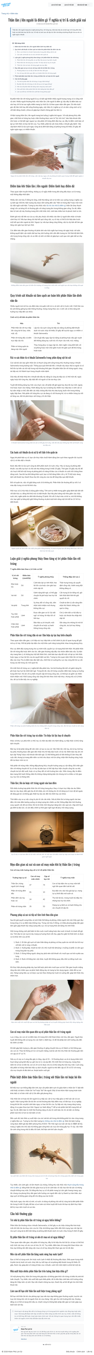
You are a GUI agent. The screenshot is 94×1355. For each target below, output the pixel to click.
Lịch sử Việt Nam (56, 5)
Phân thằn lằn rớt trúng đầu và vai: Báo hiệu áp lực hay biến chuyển (37, 60)
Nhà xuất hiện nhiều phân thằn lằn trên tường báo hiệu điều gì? (35, 89)
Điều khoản (70, 1351)
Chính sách (81, 1351)
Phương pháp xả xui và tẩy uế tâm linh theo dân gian (32, 70)
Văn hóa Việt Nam (82, 5)
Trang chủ (5, 13)
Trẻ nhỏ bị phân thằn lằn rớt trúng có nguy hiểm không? (33, 81)
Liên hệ (89, 1351)
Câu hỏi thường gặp (21, 79)
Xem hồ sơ (24, 1339)
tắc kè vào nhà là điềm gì (56, 205)
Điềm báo (14, 13)
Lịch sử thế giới (69, 5)
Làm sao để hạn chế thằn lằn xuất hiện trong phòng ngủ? (33, 92)
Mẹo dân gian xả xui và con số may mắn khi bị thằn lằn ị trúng (34, 68)
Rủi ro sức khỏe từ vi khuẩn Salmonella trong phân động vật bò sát (36, 52)
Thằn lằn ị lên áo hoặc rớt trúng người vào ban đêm (32, 65)
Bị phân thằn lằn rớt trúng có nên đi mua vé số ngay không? (34, 84)
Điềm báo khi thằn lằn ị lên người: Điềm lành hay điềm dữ (33, 47)
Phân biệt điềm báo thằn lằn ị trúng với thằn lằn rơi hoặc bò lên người (37, 76)
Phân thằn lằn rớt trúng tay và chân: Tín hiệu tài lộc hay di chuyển (36, 63)
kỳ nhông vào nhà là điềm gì (53, 1121)
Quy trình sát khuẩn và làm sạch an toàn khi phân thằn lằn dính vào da (37, 49)
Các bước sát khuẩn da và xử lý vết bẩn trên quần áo (32, 55)
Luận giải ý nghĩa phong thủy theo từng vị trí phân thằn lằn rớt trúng (36, 57)
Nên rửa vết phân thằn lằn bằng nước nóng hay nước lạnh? (34, 87)
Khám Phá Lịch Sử (15, 1351)
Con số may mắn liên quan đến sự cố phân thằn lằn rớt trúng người (36, 73)
